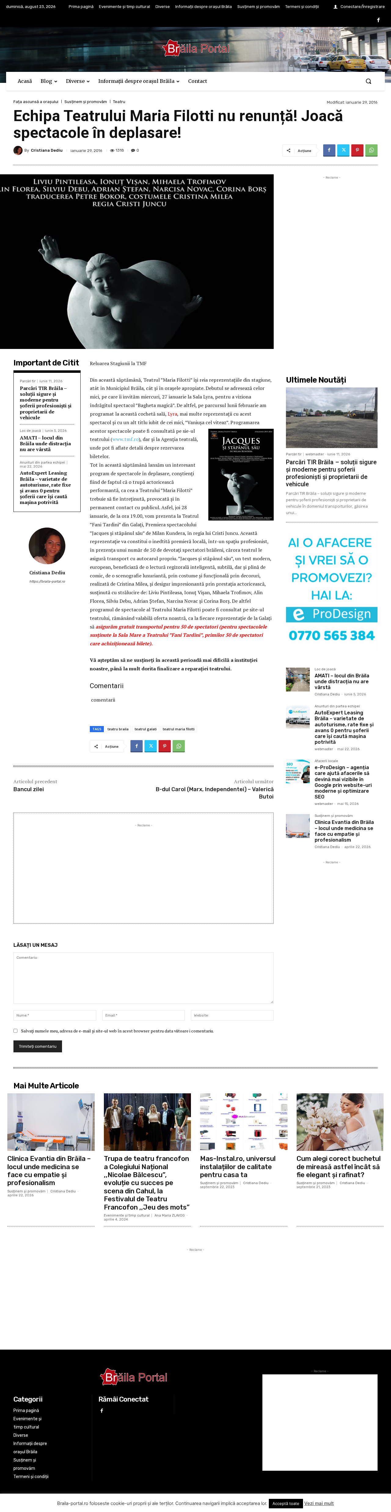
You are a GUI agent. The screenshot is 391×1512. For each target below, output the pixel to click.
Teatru (119, 102)
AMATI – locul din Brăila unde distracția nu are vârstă (45, 443)
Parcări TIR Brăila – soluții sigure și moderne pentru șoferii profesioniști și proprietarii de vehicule (45, 403)
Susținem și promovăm (85, 102)
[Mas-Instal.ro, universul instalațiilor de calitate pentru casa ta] (243, 1122)
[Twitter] (343, 150)
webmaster (314, 454)
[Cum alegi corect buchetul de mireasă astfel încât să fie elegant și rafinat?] (340, 1122)
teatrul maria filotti (179, 729)
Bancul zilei (28, 789)
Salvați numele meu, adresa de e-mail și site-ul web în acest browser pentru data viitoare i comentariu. (117, 1031)
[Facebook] (378, 20)
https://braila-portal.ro (47, 582)
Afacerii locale (326, 761)
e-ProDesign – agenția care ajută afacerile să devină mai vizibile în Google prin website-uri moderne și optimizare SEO (343, 782)
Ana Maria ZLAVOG (170, 1215)
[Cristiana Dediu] (18, 150)
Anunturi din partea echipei (42, 462)
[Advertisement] (143, 871)
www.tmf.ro (125, 439)
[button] (368, 81)
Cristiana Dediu (47, 150)
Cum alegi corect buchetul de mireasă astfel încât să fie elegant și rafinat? (339, 1166)
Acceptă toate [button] (285, 1503)
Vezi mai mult (319, 1503)
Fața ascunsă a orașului (35, 102)
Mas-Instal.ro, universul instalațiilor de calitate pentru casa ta (238, 1166)
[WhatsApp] (371, 150)
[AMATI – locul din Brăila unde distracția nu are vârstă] (298, 679)
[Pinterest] (357, 150)
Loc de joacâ (30, 430)
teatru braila (118, 729)
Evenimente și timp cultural (127, 1215)
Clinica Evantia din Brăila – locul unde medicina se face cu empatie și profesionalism (344, 831)
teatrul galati (146, 729)
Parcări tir (27, 381)
